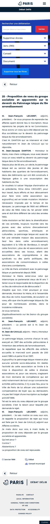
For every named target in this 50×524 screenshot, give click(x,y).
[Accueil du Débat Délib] (20, 3)
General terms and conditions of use (25, 504)
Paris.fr (20, 495)
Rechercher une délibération (16, 23)
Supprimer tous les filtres (15, 71)
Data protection (17, 509)
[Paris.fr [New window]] (11, 482)
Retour (13, 84)
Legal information (25, 499)
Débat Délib (38, 482)
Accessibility (34, 509)
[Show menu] (46, 3)
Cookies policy (25, 513)
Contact (30, 495)
